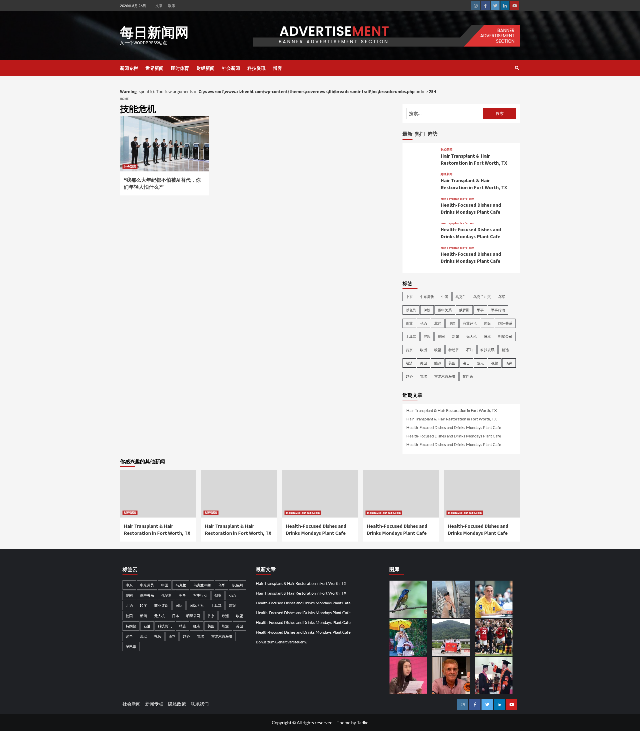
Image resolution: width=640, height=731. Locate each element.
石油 (469, 350)
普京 (409, 350)
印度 (452, 323)
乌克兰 (461, 297)
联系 (171, 6)
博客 (277, 68)
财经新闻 (205, 68)
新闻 (455, 336)
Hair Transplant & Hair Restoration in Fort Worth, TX (451, 410)
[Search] (517, 68)
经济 (409, 363)
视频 (494, 363)
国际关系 (505, 323)
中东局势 (427, 297)
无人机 (471, 336)
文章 (159, 6)
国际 (487, 323)
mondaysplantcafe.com (457, 198)
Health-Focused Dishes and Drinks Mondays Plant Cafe (453, 427)
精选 (505, 350)
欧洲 (423, 350)
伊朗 (427, 310)
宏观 (427, 336)
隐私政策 (177, 703)
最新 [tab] (407, 134)
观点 (480, 363)
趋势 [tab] (433, 134)
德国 (441, 336)
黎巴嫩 (467, 376)
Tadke (362, 722)
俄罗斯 (464, 310)
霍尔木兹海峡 (444, 376)
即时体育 (180, 68)
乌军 (501, 297)
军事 (480, 310)
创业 (409, 323)
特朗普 (453, 350)
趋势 (409, 376)
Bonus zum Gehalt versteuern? (282, 641)
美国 (423, 363)
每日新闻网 (154, 32)
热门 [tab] (420, 134)
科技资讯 (257, 68)
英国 (452, 363)
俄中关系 (445, 310)
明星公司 (505, 336)
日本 (487, 336)
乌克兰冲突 (482, 297)
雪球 (423, 376)
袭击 (466, 363)
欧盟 (437, 350)
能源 (437, 363)
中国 (444, 297)
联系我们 (200, 703)
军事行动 (498, 310)
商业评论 (470, 323)
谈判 (509, 363)
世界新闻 (155, 68)
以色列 (411, 310)
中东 (409, 297)
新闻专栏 (129, 68)
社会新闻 (231, 68)
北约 (437, 323)
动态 (423, 323)
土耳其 (411, 336)
